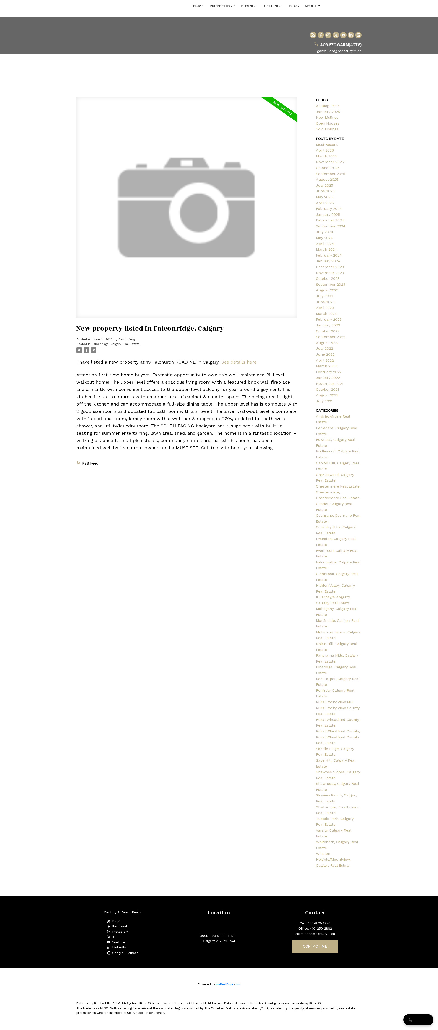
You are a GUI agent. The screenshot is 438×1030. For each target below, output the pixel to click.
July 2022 (324, 348)
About (311, 6)
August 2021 (327, 395)
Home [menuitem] (198, 6)
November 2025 (330, 162)
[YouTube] (343, 35)
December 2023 (330, 267)
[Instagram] (328, 35)
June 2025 (325, 191)
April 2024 (325, 243)
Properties (221, 6)
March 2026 (326, 156)
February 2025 (329, 208)
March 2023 (326, 313)
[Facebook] (321, 35)
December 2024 (330, 220)
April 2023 (325, 308)
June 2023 (325, 302)
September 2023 (330, 284)
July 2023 (324, 296)
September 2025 (330, 174)
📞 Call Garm (418, 1020)
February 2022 (329, 372)
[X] (336, 35)
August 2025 (327, 179)
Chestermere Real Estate (338, 486)
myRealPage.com (228, 984)
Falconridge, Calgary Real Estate (116, 344)
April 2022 (325, 360)
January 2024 (328, 261)
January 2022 (328, 377)
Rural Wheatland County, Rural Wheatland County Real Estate (338, 737)
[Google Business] (358, 35)
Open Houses (327, 123)
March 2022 (326, 366)
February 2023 (329, 319)
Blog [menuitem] (294, 6)
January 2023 (328, 325)
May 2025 (324, 197)
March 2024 (326, 249)
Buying (248, 6)
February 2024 (329, 255)
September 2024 (330, 226)
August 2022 (327, 343)
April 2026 (325, 150)
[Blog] (313, 35)
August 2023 (327, 290)
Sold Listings (327, 129)
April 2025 (325, 203)
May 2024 (324, 238)
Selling (272, 6)
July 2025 (324, 185)
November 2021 (329, 383)
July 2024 (324, 232)
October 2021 (327, 389)
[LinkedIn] (351, 35)
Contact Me (315, 946)
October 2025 (327, 168)
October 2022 (327, 331)
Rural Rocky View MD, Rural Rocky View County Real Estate (338, 708)
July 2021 (324, 401)
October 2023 (327, 278)
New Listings (327, 117)
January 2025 (328, 112)
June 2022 (325, 354)
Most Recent (327, 144)
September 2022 (330, 337)
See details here (238, 362)
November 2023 (330, 273)
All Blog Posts (328, 106)
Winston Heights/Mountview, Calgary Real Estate (333, 859)
